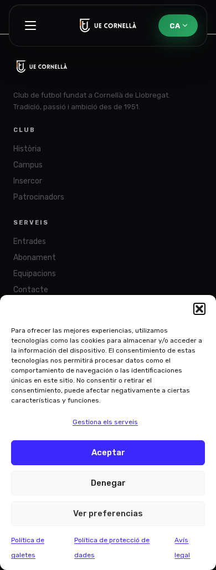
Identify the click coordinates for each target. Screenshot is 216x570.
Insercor (27, 181)
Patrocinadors (38, 197)
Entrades (29, 241)
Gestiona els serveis (105, 422)
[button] (199, 308)
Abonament (34, 257)
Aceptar (108, 452)
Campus (28, 165)
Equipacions (34, 273)
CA (174, 26)
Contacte (30, 289)
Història (27, 149)
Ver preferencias (108, 513)
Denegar (108, 483)
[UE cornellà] (108, 25)
